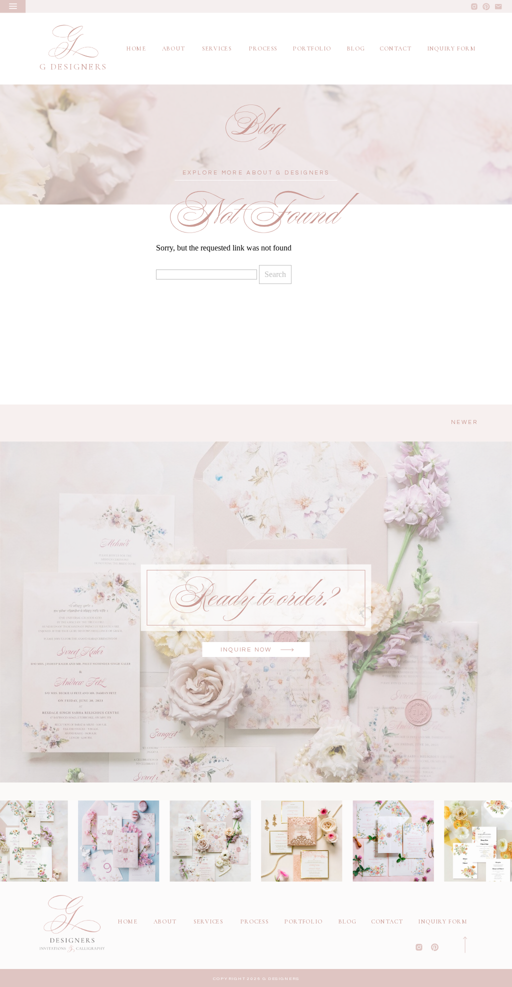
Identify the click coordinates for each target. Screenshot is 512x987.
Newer (465, 423)
